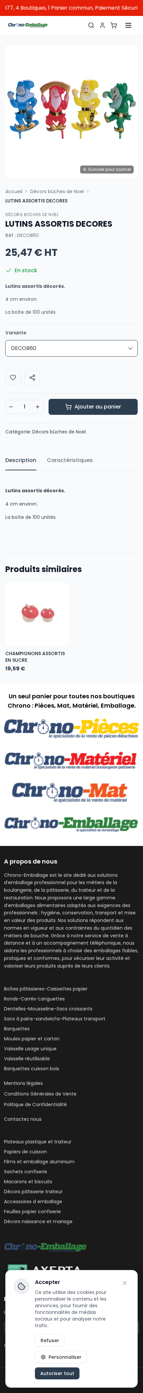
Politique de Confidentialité (35, 1104)
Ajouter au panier (97, 406)
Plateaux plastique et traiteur (38, 1141)
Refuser (50, 1340)
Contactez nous (23, 1119)
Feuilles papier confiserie (32, 1211)
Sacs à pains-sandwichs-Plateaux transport (54, 1018)
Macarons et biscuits (28, 1181)
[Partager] (32, 377)
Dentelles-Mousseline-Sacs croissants (48, 1008)
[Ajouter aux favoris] (13, 377)
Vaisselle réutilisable (27, 1058)
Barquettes (17, 1028)
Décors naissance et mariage (38, 1221)
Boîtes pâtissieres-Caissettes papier (45, 989)
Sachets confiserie (25, 1171)
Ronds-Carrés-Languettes (34, 998)
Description (20, 460)
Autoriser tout (57, 1373)
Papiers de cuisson (25, 1151)
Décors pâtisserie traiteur (33, 1191)
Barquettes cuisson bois (31, 1068)
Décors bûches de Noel (57, 191)
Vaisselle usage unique (30, 1048)
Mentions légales (23, 1083)
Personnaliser (65, 1357)
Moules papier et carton (32, 1038)
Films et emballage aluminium (39, 1161)
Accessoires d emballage (33, 1201)
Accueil (13, 191)
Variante (15, 332)
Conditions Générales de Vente (40, 1094)
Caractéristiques (70, 460)
